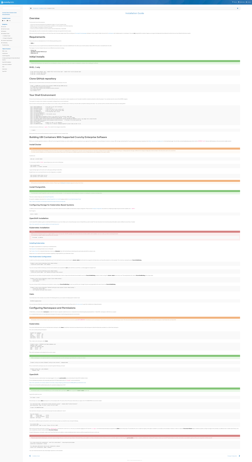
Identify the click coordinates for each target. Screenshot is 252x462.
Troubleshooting (5, 45)
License (249, 2)
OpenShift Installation (6, 62)
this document (79, 304)
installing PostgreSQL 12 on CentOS (53, 199)
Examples (4, 31)
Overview (4, 26)
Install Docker (5, 53)
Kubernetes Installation (7, 64)
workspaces (111, 33)
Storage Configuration (7, 38)
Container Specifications (7, 40)
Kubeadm (33, 248)
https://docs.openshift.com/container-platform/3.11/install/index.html (44, 224)
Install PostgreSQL (6, 55)
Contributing (4, 42)
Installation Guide (5, 33)
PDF (4, 20)
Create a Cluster (34, 251)
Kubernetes (242, 2)
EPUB (9, 20)
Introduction (35, 8)
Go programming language (80, 33)
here (35, 253)
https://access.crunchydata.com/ (156, 141)
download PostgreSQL (49, 196)
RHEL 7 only (4, 51)
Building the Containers (65, 183)
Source (235, 2)
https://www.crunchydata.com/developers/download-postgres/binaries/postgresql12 (47, 201)
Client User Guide (5, 29)
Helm (3, 66)
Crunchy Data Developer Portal (74, 199)
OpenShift (4, 71)
